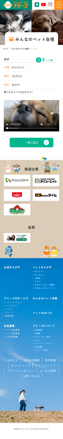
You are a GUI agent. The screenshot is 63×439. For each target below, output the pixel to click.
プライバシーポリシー (20, 371)
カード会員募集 (13, 333)
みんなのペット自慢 (20, 48)
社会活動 (38, 346)
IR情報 (37, 333)
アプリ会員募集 (13, 329)
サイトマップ (43, 365)
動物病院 (10, 315)
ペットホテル (12, 305)
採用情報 (50, 360)
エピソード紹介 (41, 350)
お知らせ (12, 360)
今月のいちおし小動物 (44, 284)
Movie (37, 340)
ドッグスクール (10, 311)
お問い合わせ (31, 376)
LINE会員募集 (12, 336)
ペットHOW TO (42, 313)
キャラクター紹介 (42, 336)
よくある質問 (48, 371)
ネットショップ (20, 365)
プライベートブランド (44, 343)
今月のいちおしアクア (44, 288)
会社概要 (38, 329)
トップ (5, 48)
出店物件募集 (31, 360)
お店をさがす (12, 267)
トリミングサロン (14, 302)
